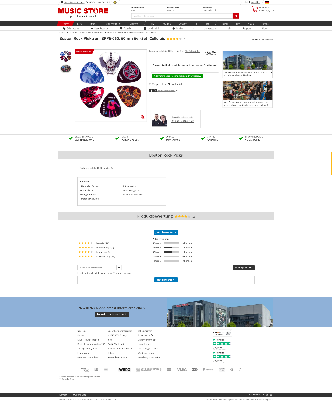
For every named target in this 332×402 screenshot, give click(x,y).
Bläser (225, 24)
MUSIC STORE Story (117, 335)
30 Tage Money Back (87, 348)
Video (265, 28)
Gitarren (65, 24)
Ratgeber (247, 28)
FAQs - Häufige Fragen (88, 339)
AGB (271, 399)
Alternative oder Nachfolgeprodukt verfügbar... (177, 75)
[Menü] (230, 330)
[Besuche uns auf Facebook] (263, 394)
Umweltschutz (145, 344)
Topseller (128, 28)
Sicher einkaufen (146, 335)
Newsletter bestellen (110, 314)
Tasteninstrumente (113, 24)
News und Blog (79, 394)
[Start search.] (236, 16)
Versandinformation (117, 357)
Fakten (80, 335)
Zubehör (265, 24)
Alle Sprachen (244, 267)
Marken (180, 28)
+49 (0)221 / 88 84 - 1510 (182, 121)
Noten (251, 24)
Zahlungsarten (145, 330)
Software (183, 24)
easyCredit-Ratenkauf (87, 357)
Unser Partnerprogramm (120, 330)
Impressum (232, 399)
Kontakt (63, 394)
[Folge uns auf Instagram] (266, 394)
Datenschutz (243, 399)
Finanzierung (83, 353)
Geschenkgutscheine (148, 348)
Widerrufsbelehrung (259, 399)
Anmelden (255, 2)
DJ (196, 24)
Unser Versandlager (147, 339)
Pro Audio (166, 24)
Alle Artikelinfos (192, 51)
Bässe (79, 24)
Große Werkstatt (116, 344)
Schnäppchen (73, 28)
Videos (111, 353)
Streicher (134, 24)
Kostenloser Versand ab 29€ (91, 344)
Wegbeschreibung (147, 353)
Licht (207, 24)
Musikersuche (210, 28)
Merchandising (154, 28)
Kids (238, 24)
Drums (93, 24)
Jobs (229, 28)
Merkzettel (176, 84)
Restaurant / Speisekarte (120, 348)
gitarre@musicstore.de (74, 2)
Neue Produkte (102, 28)
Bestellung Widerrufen (149, 357)
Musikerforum (212, 399)
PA (152, 24)
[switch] (228, 333)
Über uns (82, 330)
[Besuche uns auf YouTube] (271, 394)
